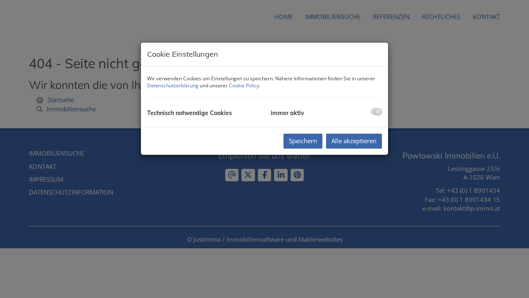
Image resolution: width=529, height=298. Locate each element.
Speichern (303, 141)
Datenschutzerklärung (172, 85)
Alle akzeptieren (353, 141)
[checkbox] (376, 111)
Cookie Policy (244, 85)
